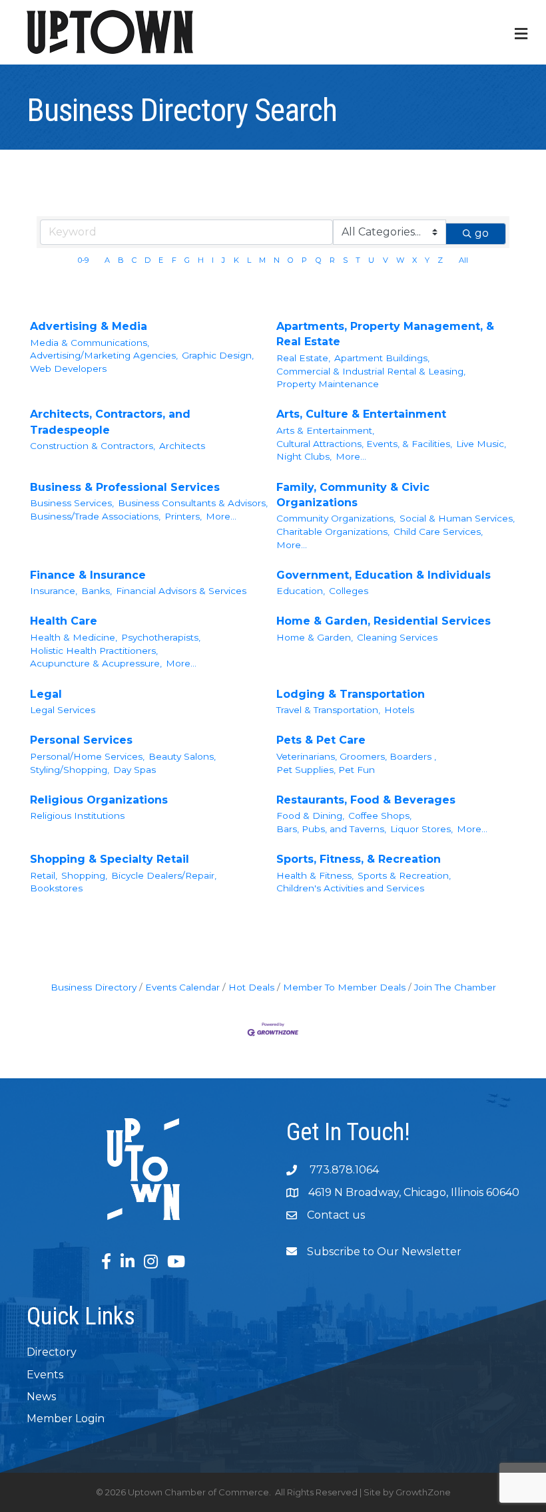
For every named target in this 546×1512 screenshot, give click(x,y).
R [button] (332, 260)
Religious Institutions (77, 815)
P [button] (304, 260)
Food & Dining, (310, 815)
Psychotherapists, (160, 637)
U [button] (371, 260)
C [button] (134, 260)
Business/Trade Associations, (95, 516)
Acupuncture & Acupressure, (96, 663)
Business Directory (93, 987)
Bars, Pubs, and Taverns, (331, 829)
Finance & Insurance (88, 575)
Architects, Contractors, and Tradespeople (110, 422)
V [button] (385, 260)
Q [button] (319, 260)
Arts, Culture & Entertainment (361, 414)
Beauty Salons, (182, 756)
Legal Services (62, 709)
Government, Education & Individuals (383, 575)
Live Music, (481, 443)
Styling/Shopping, (69, 769)
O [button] (291, 260)
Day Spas (134, 769)
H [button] (201, 260)
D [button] (147, 260)
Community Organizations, (336, 518)
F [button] (174, 260)
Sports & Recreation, (404, 875)
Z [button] (440, 260)
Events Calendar (182, 987)
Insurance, (53, 590)
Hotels (399, 709)
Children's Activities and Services (350, 888)
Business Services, (72, 503)
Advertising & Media (88, 326)
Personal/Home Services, (87, 756)
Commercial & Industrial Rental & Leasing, (370, 371)
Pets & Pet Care (321, 740)
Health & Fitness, (315, 875)
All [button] (463, 260)
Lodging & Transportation (350, 694)
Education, (300, 590)
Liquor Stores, (421, 829)
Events (45, 1374)
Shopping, (84, 875)
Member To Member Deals (344, 987)
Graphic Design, (218, 355)
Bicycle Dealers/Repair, (163, 875)
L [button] (249, 260)
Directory (52, 1352)
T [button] (358, 260)
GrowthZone (423, 1492)
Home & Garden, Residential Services (383, 621)
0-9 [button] (83, 260)
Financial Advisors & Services (181, 590)
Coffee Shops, (379, 815)
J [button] (223, 260)
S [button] (345, 260)
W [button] (400, 260)
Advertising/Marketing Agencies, (104, 355)
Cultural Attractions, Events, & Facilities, (364, 443)
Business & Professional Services (125, 487)
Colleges (348, 590)
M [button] (262, 260)
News (41, 1396)
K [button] (236, 260)
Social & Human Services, (457, 518)
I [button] (213, 260)
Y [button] (427, 260)
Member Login (66, 1418)
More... (351, 456)
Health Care (63, 621)
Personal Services (81, 740)
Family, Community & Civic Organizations (352, 495)
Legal (46, 694)
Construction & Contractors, (92, 445)
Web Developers (68, 368)
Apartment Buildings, (381, 358)
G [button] (187, 260)
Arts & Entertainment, (325, 430)
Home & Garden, (314, 637)
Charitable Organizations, (333, 531)
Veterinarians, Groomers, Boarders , (356, 756)
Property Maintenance (327, 383)
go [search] (482, 233)
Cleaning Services (397, 637)
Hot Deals (251, 987)
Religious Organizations (99, 800)
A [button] (107, 260)
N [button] (277, 260)
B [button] (121, 260)
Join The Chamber (455, 987)
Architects (182, 445)
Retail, (43, 875)
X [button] (414, 260)
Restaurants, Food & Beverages (365, 800)
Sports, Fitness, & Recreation (358, 859)
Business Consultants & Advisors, (193, 503)
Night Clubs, (304, 456)
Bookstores (56, 888)
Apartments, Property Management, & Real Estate (385, 334)
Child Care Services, (438, 531)
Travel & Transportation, (328, 709)
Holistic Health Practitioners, (94, 650)
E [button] (160, 260)
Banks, (96, 590)
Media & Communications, (89, 342)
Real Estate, (303, 358)
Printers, (183, 516)
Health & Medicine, (73, 637)
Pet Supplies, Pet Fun (325, 769)
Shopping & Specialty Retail (109, 859)
